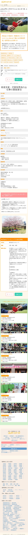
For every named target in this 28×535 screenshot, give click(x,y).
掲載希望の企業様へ (14, 451)
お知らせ (7, 437)
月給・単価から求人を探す (8, 493)
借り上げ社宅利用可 (13, 518)
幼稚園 (15, 511)
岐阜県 (4, 471)
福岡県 (20, 476)
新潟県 (16, 468)
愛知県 (15, 471)
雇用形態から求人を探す (8, 487)
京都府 (9, 472)
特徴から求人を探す (6, 500)
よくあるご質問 (6, 439)
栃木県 (4, 466)
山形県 (9, 465)
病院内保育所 (16, 508)
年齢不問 (20, 60)
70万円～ (18, 497)
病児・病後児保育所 (7, 510)
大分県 (20, 478)
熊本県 (15, 478)
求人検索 (5, 4)
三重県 (20, 471)
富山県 (21, 468)
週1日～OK (19, 57)
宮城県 (20, 463)
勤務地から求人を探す (7, 461)
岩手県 (15, 463)
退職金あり (18, 517)
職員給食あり (6, 527)
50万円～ (5, 497)
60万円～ (11, 497)
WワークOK (3, 62)
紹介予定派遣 (10, 491)
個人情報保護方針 (20, 436)
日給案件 (18, 498)
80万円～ (5, 498)
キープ (10, 79)
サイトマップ (15, 439)
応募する (18, 79)
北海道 (4, 463)
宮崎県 (4, 479)
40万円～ (18, 495)
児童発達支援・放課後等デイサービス (8, 55)
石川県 (4, 469)
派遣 (4, 491)
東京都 (4, 468)
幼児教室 (17, 515)
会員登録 (12, 444)
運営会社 (6, 436)
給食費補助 (5, 520)
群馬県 (9, 466)
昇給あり (18, 55)
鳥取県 (16, 473)
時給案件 (11, 498)
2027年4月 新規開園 (7, 505)
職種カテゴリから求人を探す (9, 481)
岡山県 (4, 475)
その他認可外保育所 (7, 511)
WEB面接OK (13, 530)
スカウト (10, 446)
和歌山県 (10, 473)
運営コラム (22, 439)
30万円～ (11, 495)
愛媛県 (9, 476)
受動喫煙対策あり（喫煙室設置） (10, 504)
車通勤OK (14, 521)
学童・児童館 (14, 513)
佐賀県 (4, 478)
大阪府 (15, 472)
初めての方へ (4, 444)
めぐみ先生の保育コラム (16, 437)
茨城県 (20, 465)
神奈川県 (10, 468)
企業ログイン (4, 451)
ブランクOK (5, 530)
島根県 (21, 473)
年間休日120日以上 (12, 57)
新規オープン (13, 520)
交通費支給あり (4, 57)
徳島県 (20, 475)
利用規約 (12, 436)
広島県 (9, 475)
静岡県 (9, 471)
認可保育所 (16, 505)
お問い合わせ (14, 440)
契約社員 (10, 489)
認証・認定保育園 (7, 507)
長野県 (20, 469)
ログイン (18, 444)
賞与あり (11, 517)
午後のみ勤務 (3, 60)
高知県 (15, 476)
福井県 (9, 469)
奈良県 (4, 473)
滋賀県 (4, 472)
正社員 (4, 489)
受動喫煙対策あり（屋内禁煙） (7, 53)
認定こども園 (6, 513)
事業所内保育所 (17, 510)
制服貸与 (22, 528)
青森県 (9, 463)
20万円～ (5, 495)
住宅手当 (5, 518)
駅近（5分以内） (10, 62)
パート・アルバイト (19, 489)
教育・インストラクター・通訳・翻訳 (11, 485)
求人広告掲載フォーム (6, 452)
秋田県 (4, 465)
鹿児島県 (10, 479)
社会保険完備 (22, 520)
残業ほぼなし (10, 60)
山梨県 (15, 469)
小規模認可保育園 (17, 507)
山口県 (15, 475)
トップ (1, 4)
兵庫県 (20, 472)
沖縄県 (16, 479)
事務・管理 (5, 484)
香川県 (4, 476)
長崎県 (9, 478)
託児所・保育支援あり (8, 523)
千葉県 (20, 466)
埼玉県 (15, 466)
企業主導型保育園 (7, 508)
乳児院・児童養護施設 (8, 515)
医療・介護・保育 (14, 484)
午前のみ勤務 (13, 524)
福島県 (15, 465)
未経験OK (16, 60)
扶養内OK (16, 62)
